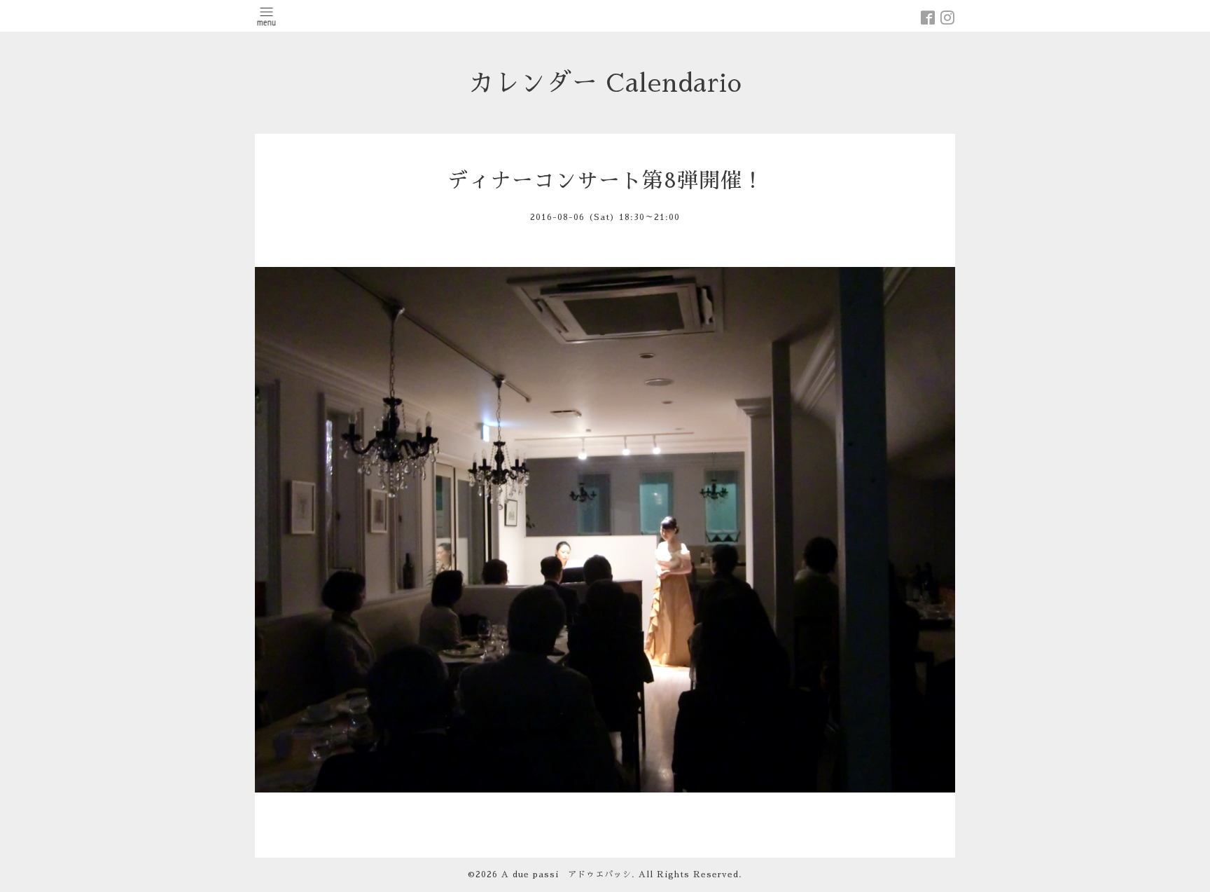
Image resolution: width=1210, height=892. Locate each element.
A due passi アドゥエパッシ (566, 874)
